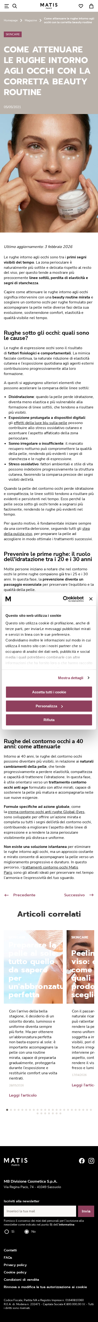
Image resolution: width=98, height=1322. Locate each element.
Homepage (11, 20)
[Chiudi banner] (91, 599)
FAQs (8, 1257)
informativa (66, 1224)
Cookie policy (15, 1272)
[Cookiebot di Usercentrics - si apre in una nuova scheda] (63, 599)
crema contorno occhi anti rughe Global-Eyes (46, 811)
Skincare (13, 34)
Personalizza (46, 706)
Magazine (31, 20)
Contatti (10, 1250)
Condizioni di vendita (21, 1279)
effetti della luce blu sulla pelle (40, 422)
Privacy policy (15, 1265)
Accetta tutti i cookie (49, 692)
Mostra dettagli (70, 678)
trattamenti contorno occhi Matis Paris (41, 870)
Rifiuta (49, 720)
